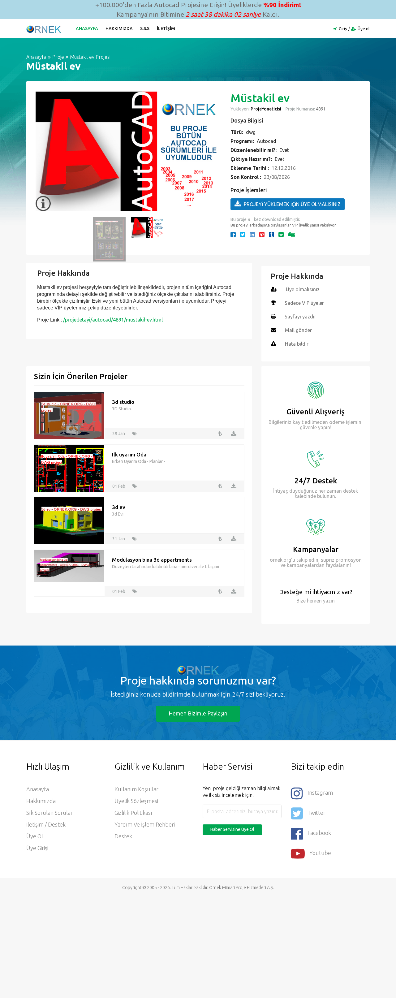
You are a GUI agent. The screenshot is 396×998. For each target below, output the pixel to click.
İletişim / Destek (46, 824)
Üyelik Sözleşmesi (136, 801)
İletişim (166, 28)
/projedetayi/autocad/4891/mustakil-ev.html (113, 319)
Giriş (343, 28)
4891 (320, 108)
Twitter (316, 813)
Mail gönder (298, 330)
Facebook (319, 833)
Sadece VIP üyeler (304, 303)
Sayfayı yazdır (300, 316)
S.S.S (144, 28)
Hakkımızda (119, 28)
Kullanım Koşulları (137, 789)
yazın (328, 600)
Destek (123, 836)
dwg (251, 132)
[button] (43, 151)
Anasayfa (87, 28)
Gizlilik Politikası (133, 813)
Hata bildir (296, 344)
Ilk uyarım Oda (129, 454)
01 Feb (118, 486)
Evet (284, 150)
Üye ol (364, 28)
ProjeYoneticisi (266, 108)
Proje (58, 57)
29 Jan (118, 433)
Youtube (320, 853)
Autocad (266, 141)
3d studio (123, 402)
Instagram (320, 792)
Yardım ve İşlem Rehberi (144, 824)
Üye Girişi (37, 848)
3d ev (118, 507)
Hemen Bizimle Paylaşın (198, 713)
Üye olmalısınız (303, 289)
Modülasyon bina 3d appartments (152, 560)
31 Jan (118, 538)
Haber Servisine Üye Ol (232, 829)
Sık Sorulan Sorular (49, 813)
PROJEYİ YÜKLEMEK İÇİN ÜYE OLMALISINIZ (292, 204)
